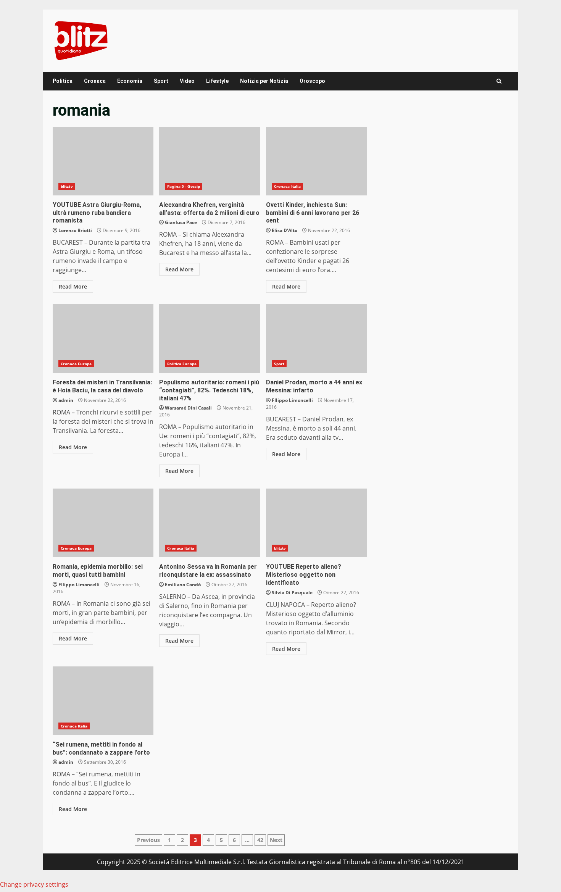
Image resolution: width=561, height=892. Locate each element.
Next (276, 840)
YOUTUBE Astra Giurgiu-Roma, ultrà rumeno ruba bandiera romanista (103, 161)
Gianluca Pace (181, 222)
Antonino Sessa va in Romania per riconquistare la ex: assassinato (209, 523)
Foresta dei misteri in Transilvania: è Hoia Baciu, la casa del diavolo (103, 338)
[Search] (499, 81)
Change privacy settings (34, 884)
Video (187, 81)
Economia (129, 81)
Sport (161, 81)
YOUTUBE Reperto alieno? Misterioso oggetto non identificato (316, 523)
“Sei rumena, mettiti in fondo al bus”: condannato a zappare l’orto (103, 700)
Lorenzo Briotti (75, 230)
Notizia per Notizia (264, 81)
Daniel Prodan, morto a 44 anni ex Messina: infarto (316, 338)
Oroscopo (312, 81)
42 (260, 840)
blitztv (67, 186)
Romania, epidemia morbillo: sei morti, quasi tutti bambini (103, 523)
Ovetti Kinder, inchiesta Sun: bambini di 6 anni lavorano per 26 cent (316, 161)
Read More (73, 286)
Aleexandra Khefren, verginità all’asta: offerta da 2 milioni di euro (209, 161)
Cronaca (95, 81)
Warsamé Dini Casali (188, 408)
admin (65, 400)
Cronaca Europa (76, 363)
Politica (63, 81)
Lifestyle (217, 81)
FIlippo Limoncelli (292, 400)
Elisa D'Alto (284, 230)
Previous (148, 840)
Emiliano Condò (183, 584)
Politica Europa (182, 363)
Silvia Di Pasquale (292, 592)
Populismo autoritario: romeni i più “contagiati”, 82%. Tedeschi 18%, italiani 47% (209, 338)
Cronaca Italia (287, 186)
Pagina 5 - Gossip (183, 186)
